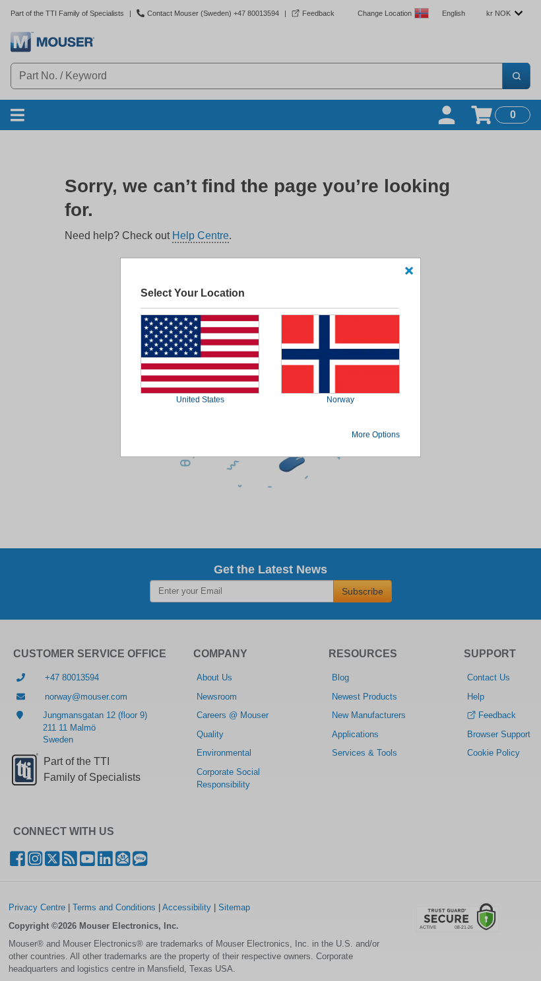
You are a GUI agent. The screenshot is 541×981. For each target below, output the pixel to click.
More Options (376, 434)
